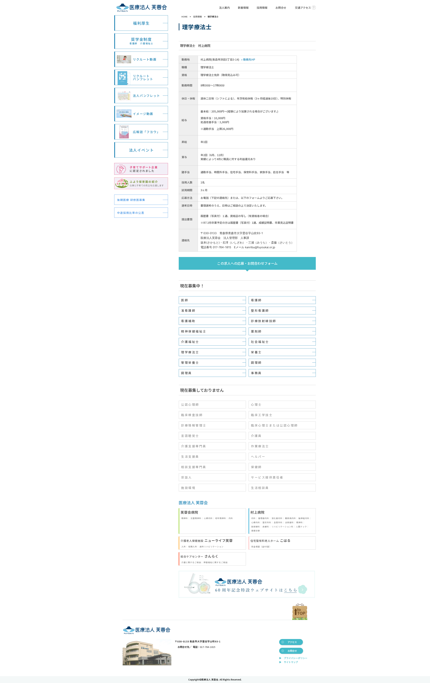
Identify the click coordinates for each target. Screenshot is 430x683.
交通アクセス (303, 8)
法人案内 (224, 8)
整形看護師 (260, 310)
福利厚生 (141, 23)
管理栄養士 (190, 362)
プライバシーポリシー (295, 658)
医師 (184, 300)
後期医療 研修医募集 (131, 200)
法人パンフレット (146, 95)
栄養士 (256, 352)
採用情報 (262, 8)
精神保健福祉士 (193, 331)
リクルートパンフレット (143, 77)
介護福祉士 (190, 342)
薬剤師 (256, 331)
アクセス (292, 642)
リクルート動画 (145, 59)
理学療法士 (190, 352)
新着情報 (243, 8)
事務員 (256, 373)
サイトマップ (291, 662)
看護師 (256, 300)
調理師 (256, 362)
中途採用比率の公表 (130, 213)
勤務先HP (249, 59)
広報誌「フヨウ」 (146, 132)
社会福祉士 (260, 342)
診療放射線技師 (263, 321)
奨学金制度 (141, 40)
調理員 (186, 373)
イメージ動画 (143, 113)
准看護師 (188, 310)
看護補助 (188, 321)
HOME (184, 16)
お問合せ (280, 8)
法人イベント (141, 150)
